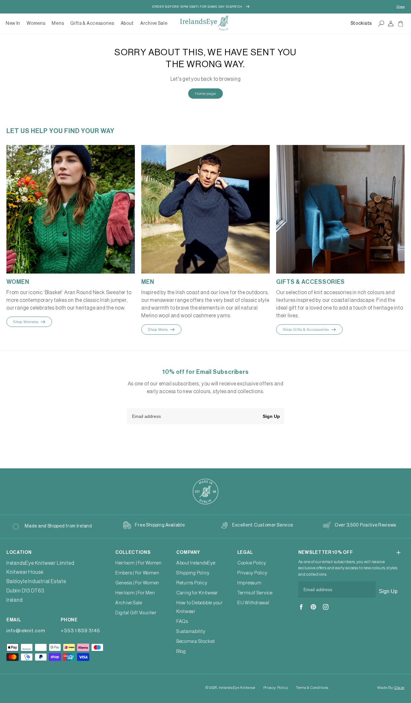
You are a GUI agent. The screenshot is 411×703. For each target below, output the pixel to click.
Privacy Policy (252, 573)
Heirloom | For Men (135, 592)
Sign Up (271, 416)
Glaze (399, 687)
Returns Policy (191, 583)
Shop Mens (158, 329)
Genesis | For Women (137, 583)
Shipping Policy (193, 573)
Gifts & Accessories (92, 23)
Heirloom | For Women (138, 563)
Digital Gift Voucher (136, 612)
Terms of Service (255, 592)
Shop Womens (26, 322)
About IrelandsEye (195, 563)
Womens (36, 23)
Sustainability (191, 631)
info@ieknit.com (25, 630)
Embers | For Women (137, 573)
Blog (181, 651)
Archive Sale (153, 23)
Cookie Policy (251, 563)
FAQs (182, 621)
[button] (35, 23)
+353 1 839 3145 (80, 630)
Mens (58, 23)
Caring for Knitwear (197, 592)
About (127, 23)
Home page (205, 93)
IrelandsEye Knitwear (237, 687)
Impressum (249, 583)
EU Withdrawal (253, 602)
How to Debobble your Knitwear (199, 607)
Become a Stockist (195, 641)
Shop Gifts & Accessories (306, 329)
